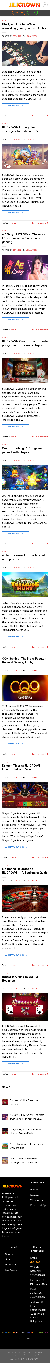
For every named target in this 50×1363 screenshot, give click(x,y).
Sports (9, 1254)
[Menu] (45, 4)
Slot (7, 1259)
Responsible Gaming (21, 1355)
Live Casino (11, 1270)
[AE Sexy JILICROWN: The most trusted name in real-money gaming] (5, 1117)
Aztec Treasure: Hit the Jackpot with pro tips (23, 557)
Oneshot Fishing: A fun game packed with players (22, 450)
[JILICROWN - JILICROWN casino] (24, 4)
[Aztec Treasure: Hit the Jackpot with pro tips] (5, 1146)
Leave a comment (40, 116)
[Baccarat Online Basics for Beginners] (5, 1102)
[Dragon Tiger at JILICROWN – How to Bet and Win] (5, 1131)
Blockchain (11, 1264)
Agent (36, 1355)
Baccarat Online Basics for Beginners (20, 978)
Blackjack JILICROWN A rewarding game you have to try (24, 26)
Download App (38, 1205)
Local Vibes (31, 36)
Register (34, 1189)
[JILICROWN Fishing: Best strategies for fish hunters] (5, 1160)
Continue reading (16, 105)
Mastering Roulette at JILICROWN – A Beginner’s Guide (25, 870)
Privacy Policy (13, 1352)
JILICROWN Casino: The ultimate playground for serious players (25, 343)
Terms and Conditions (32, 1352)
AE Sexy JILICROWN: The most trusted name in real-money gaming (23, 238)
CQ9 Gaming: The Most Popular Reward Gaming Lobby (24, 660)
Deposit (34, 1195)
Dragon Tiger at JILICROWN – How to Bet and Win (23, 767)
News (5, 21)
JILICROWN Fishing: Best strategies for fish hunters (20, 129)
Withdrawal (37, 1200)
